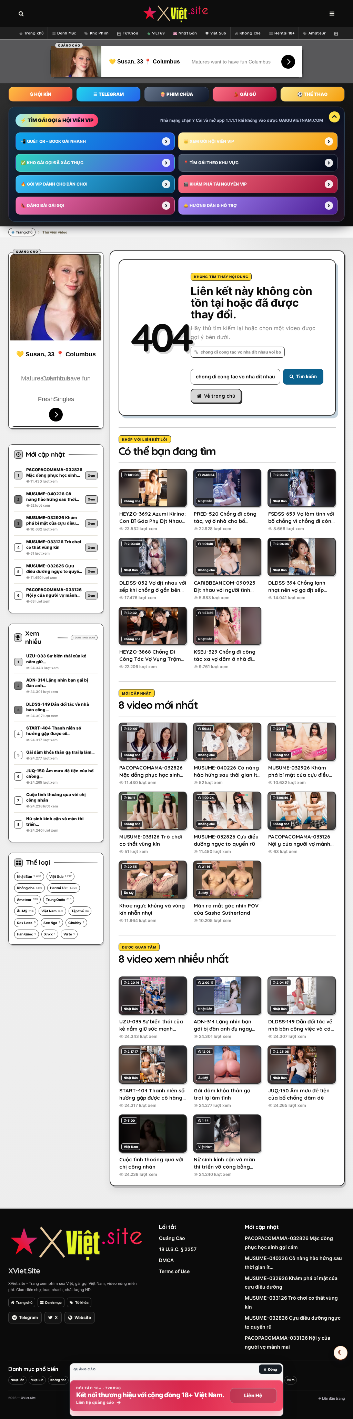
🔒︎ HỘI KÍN (40, 94)
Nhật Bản (188, 33)
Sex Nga (51, 923)
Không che (250, 33)
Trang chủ (33, 33)
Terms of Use (174, 1271)
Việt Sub (218, 33)
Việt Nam (52, 911)
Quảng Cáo (172, 1238)
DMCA (166, 1260)
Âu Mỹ (25, 911)
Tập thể (80, 911)
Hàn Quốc (26, 934)
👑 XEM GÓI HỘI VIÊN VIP (208, 141)
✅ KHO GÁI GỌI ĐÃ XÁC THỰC (52, 162)
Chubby (76, 923)
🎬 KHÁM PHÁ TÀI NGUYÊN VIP (215, 184)
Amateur (317, 33)
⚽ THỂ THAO (312, 94)
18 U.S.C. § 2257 (177, 1249)
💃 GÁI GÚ (244, 94)
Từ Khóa (131, 33)
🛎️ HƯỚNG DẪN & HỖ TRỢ (210, 205)
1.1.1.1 (231, 120)
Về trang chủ (219, 396)
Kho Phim (99, 33)
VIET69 (158, 33)
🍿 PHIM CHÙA (176, 94)
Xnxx (50, 934)
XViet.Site (24, 1271)
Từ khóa (82, 1302)
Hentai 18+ (284, 33)
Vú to (69, 934)
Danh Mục (66, 33)
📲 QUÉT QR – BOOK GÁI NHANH (53, 141)
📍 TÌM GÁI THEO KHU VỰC (211, 162)
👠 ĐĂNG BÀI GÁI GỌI (42, 205)
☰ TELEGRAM (108, 94)
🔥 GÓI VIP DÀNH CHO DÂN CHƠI (54, 184)
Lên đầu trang (333, 1398)
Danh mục (53, 1302)
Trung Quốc (58, 899)
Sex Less (26, 923)
